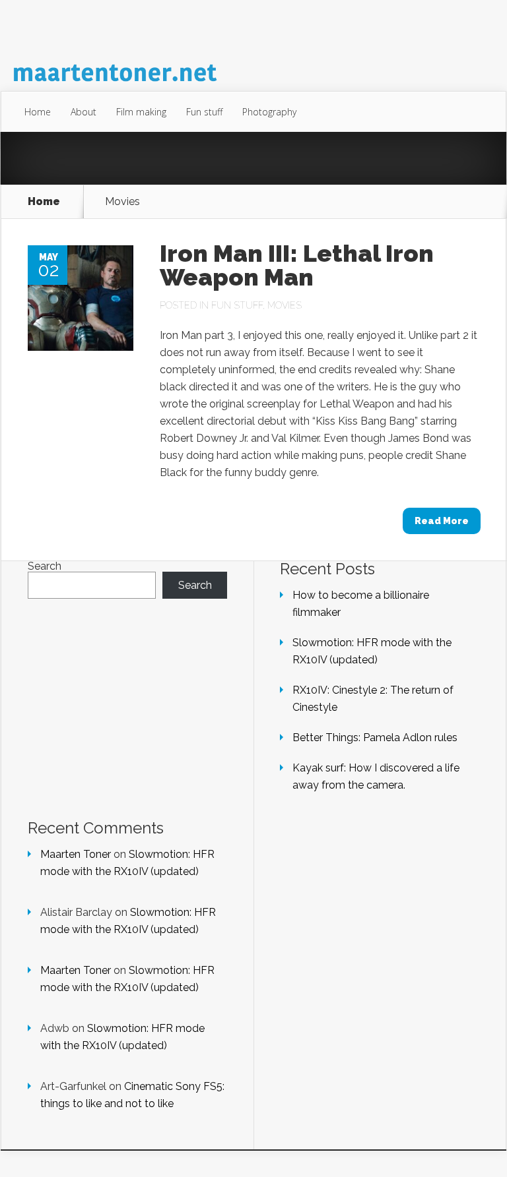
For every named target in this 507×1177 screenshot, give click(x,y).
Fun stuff (204, 112)
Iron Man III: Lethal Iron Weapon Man (297, 265)
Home (37, 112)
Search (44, 566)
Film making (141, 112)
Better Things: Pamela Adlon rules (374, 737)
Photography (269, 112)
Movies (284, 305)
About (83, 112)
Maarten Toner (75, 854)
